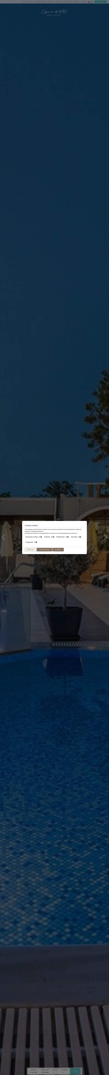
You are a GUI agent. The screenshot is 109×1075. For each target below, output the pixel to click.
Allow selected (44, 549)
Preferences (60, 537)
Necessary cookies (32, 537)
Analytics (47, 537)
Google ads (29, 542)
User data (74, 537)
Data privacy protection (70, 533)
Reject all (30, 549)
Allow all (58, 549)
